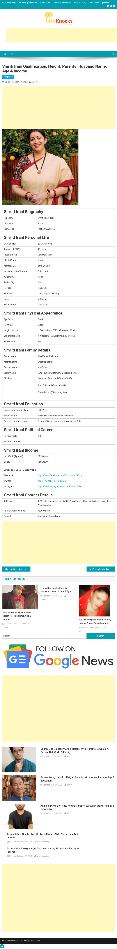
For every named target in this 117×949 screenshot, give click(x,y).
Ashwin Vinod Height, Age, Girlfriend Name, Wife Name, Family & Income (43, 850)
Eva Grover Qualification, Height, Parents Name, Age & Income (95, 621)
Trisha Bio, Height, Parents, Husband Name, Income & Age (56, 590)
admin (34, 82)
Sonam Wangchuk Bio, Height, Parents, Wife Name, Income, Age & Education (78, 779)
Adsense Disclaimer (62, 3)
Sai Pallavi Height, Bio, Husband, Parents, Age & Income (102, 569)
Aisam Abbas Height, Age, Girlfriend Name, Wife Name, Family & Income (42, 836)
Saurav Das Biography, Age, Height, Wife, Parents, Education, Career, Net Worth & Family (75, 750)
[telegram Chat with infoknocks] (2, 947)
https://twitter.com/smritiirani (52, 481)
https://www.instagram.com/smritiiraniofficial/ (60, 486)
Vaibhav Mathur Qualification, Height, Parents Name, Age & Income (16, 615)
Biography (8, 77)
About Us (33, 3)
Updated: (16, 82)
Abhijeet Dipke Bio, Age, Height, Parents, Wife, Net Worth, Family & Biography (77, 807)
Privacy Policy (80, 3)
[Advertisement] (61, 35)
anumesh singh (43, 842)
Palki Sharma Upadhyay (99, 3)
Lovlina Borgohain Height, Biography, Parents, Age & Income (18, 569)
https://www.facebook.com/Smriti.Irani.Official (60, 475)
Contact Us (45, 3)
